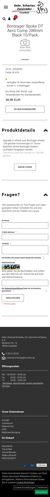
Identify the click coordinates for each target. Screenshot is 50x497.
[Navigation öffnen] (6, 7)
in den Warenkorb (25, 109)
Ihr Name (5, 221)
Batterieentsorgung (11, 432)
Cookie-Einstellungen (24, 487)
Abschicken (13, 298)
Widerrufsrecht (9, 455)
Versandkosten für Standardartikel (23, 94)
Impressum (7, 423)
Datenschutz (8, 426)
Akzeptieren (41, 492)
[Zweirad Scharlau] (29, 7)
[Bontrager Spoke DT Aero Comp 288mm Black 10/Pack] (25, 45)
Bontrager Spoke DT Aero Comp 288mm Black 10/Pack (25, 30)
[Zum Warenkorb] (14, 19)
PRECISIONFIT (9, 458)
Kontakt (5, 420)
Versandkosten (9, 452)
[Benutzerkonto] (9, 18)
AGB (4, 429)
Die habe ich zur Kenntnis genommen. (21, 289)
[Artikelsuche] (4, 19)
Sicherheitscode (8, 263)
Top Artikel (7, 449)
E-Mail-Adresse (8, 232)
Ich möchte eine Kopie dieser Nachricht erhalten (21, 258)
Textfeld (5, 244)
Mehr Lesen (25, 167)
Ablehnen (42, 487)
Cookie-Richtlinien (25, 482)
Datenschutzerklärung (14, 288)
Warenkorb (7, 446)
